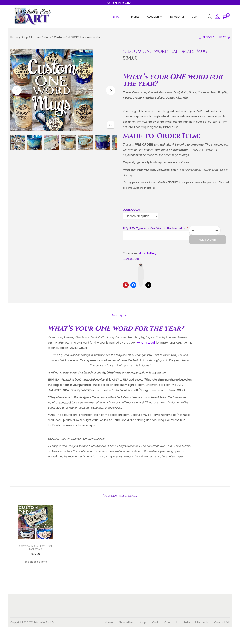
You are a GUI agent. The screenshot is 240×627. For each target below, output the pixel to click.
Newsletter (126, 622)
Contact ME (222, 622)
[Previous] (17, 90)
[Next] (110, 90)
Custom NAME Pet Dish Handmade (35, 548)
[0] (224, 16)
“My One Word (145, 342)
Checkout (170, 622)
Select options (37, 562)
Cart (155, 622)
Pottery (36, 37)
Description (120, 315)
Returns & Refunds (196, 622)
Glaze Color (131, 209)
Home (14, 37)
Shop (24, 37)
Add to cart (208, 240)
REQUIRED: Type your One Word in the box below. (155, 228)
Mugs (47, 37)
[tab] (120, 315)
